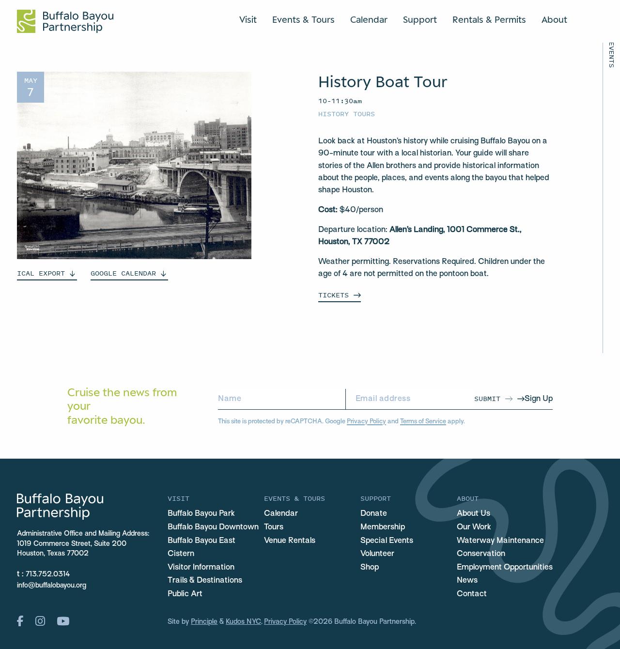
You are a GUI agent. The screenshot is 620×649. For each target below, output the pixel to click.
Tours (273, 527)
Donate (373, 514)
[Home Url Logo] (65, 21)
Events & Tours (303, 19)
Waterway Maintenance (500, 541)
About (554, 19)
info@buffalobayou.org (51, 586)
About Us (473, 514)
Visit (248, 19)
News (467, 581)
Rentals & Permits (489, 19)
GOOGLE (123, 273)
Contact (472, 594)
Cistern (181, 554)
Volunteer (377, 554)
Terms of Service (423, 421)
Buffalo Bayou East (201, 541)
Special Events (386, 541)
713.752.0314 (48, 575)
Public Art (185, 594)
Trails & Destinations (205, 581)
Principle (204, 622)
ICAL (41, 273)
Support (420, 19)
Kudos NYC (243, 622)
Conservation (481, 554)
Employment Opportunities (505, 568)
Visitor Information (201, 568)
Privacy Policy (366, 421)
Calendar (369, 19)
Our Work (474, 527)
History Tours (346, 113)
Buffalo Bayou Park (201, 514)
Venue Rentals (289, 541)
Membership (382, 527)
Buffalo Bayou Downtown (213, 527)
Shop (369, 568)
